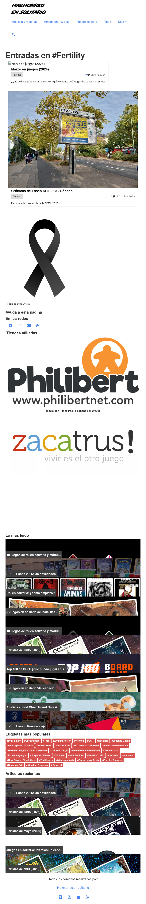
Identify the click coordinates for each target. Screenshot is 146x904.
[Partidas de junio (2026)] (73, 644)
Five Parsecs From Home (86, 750)
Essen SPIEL (45, 745)
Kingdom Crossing (38, 765)
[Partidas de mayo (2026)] (73, 825)
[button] (13, 34)
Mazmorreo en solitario (73, 888)
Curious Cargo (59, 750)
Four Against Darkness (20, 745)
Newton (80, 740)
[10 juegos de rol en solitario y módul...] (73, 548)
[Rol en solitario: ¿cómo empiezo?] (73, 587)
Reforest (57, 765)
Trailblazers (46, 760)
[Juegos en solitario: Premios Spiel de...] (73, 844)
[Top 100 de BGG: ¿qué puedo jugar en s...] (73, 663)
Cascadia (113, 755)
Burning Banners (113, 760)
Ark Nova (128, 755)
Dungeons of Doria (89, 760)
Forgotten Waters (41, 755)
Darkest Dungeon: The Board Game (27, 750)
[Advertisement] (73, 504)
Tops (107, 21)
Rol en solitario (87, 21)
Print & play (14, 740)
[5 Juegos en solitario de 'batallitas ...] (73, 606)
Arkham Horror (62, 740)
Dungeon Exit (15, 765)
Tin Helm (60, 755)
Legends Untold (121, 740)
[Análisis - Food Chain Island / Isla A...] (73, 701)
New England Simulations (22, 760)
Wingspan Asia (66, 760)
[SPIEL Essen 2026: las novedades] (73, 567)
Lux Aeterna (63, 745)
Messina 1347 (95, 755)
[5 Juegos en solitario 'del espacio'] (73, 682)
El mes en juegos (17, 755)
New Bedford (76, 755)
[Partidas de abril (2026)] (73, 863)
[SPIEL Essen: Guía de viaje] (73, 720)
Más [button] (121, 21)
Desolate (103, 740)
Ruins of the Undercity (116, 745)
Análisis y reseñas (24, 21)
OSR (91, 740)
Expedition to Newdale (87, 745)
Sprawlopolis (33, 740)
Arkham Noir (111, 750)
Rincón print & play (57, 21)
